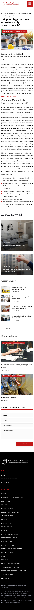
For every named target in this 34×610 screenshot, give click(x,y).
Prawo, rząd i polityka (9, 534)
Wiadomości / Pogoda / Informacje (13, 571)
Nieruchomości (7, 527)
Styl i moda (5, 560)
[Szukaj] (3, 328)
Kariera (4, 519)
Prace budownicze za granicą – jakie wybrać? (21, 297)
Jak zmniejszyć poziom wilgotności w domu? (19, 288)
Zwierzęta (5, 578)
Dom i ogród (5, 501)
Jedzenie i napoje (7, 516)
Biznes (3, 494)
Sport (3, 556)
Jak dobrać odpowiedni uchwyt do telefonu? (22, 317)
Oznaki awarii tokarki (8, 397)
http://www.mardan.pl (8, 96)
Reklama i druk (6, 541)
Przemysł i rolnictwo (9, 538)
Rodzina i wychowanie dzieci (11, 549)
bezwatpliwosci (6, 54)
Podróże (4, 530)
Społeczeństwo (7, 552)
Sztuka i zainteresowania (10, 563)
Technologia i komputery (10, 567)
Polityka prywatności (9, 479)
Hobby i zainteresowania (10, 512)
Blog (3, 475)
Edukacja (4, 505)
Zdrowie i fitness (7, 574)
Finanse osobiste (7, 508)
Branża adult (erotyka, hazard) (12, 497)
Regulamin (5, 482)
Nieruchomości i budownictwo (14, 31)
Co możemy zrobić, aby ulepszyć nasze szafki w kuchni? (22, 307)
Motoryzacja (6, 523)
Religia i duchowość (8, 545)
